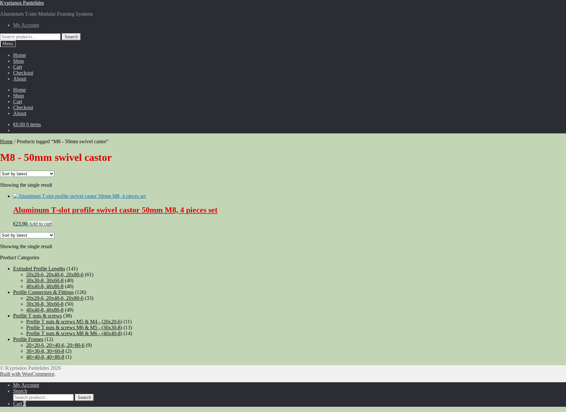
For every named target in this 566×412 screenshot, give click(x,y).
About (19, 78)
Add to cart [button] (40, 224)
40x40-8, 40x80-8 (45, 286)
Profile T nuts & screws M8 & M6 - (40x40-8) (74, 333)
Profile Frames (28, 339)
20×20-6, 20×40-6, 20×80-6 (55, 345)
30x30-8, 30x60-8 (45, 280)
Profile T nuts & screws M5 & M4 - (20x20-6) (74, 321)
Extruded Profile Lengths (39, 268)
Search (71, 36)
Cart (17, 67)
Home (19, 55)
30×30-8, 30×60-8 (45, 351)
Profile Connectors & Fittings (43, 292)
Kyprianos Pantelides (22, 3)
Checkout (23, 73)
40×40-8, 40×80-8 (45, 357)
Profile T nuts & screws (37, 315)
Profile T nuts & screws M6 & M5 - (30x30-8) (74, 327)
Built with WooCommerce (27, 374)
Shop (18, 61)
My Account (26, 25)
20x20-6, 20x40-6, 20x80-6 (55, 274)
